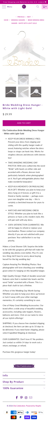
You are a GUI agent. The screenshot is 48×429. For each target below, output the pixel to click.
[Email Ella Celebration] (31, 397)
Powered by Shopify (33, 406)
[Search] (38, 6)
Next (29, 17)
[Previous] (5, 48)
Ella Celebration (19, 406)
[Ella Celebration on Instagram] (26, 397)
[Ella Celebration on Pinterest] (22, 397)
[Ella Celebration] (24, 6)
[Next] (42, 48)
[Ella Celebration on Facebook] (17, 397)
